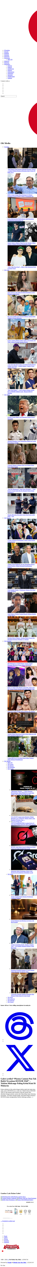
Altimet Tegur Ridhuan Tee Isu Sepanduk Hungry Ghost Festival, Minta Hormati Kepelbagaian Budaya (21, 566)
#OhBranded (11, 76)
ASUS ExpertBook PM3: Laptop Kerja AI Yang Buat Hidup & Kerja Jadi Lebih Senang (23, 823)
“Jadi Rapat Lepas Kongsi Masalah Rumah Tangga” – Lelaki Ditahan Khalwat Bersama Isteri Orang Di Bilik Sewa (22, 171)
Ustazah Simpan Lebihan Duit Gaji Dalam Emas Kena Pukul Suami (21, 466)
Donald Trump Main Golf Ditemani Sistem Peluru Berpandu (21, 418)
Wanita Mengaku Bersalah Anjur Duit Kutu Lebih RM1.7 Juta (21, 515)
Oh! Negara (7, 518)
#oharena (6, 62)
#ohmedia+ (7, 64)
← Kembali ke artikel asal (8, 1221)
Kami (5, 1236)
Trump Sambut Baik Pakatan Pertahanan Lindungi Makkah (22, 897)
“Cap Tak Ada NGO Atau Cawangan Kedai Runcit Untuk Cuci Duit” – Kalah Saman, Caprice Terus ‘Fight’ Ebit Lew (22, 366)
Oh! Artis (6, 270)
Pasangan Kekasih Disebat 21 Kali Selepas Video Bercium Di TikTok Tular (22, 971)
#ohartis (6, 52)
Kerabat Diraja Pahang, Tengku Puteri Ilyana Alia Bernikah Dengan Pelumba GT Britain (21, 638)
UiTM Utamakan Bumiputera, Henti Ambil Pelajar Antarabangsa (21, 541)
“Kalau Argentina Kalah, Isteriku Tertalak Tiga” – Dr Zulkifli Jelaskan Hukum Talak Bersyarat (22, 946)
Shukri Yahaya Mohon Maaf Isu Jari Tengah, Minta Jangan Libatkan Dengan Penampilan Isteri (21, 243)
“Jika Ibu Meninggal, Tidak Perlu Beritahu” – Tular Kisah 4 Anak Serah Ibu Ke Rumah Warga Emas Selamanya (21, 491)
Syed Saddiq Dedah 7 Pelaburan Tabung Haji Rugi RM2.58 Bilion (21, 590)
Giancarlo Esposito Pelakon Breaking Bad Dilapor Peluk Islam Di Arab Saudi (22, 995)
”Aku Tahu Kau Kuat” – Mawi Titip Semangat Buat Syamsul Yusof (22, 267)
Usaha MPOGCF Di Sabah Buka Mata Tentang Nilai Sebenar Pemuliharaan (21, 758)
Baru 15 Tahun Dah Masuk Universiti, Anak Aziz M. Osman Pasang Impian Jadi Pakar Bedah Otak (21, 688)
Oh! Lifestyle (11, 999)
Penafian (6, 1240)
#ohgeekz (6, 56)
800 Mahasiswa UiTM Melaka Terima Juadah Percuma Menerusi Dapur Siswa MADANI (20, 664)
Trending (6, 147)
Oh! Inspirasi (7, 641)
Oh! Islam (10, 874)
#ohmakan (10, 73)
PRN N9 (10, 59)
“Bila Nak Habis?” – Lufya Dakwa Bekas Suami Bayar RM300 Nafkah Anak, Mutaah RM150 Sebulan (21, 391)
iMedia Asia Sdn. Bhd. (19, 1262)
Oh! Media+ (7, 761)
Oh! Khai (10, 997)
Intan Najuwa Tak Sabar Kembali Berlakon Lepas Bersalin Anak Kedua (21, 293)
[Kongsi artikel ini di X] (20, 1073)
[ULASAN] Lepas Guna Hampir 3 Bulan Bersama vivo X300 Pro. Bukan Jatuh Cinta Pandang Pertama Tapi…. (23, 818)
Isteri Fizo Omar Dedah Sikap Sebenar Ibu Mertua (21, 711)
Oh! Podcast (11, 1000)
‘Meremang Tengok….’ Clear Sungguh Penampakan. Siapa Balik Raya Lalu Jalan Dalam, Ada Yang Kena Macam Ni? (22, 793)
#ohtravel (6, 61)
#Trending (7, 50)
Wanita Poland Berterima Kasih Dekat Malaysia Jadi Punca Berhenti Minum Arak (22, 734)
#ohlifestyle (11, 69)
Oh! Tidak (7, 394)
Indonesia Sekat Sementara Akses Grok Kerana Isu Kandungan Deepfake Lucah (22, 871)
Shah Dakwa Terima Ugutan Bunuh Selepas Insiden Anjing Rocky (22, 614)
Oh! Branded (11, 767)
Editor (5, 1237)
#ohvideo (10, 75)
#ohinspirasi (11, 72)
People (9, 1262)
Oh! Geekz (11, 769)
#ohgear (10, 65)
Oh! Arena (10, 764)
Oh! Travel (11, 1002)
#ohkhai (10, 78)
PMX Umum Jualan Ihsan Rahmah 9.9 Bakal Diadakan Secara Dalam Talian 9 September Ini (20, 195)
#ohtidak (6, 53)
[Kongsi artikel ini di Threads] (20, 1039)
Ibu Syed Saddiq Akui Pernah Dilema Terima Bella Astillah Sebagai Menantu (21, 317)
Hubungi (6, 1242)
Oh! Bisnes (11, 766)
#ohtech (10, 67)
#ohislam (6, 55)
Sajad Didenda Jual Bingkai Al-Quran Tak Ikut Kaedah (22, 921)
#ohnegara (7, 58)
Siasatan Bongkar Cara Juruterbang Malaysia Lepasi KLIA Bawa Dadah (22, 442)
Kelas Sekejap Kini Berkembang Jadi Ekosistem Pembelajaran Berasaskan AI (21, 219)
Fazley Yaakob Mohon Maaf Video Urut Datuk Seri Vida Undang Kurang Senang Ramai (22, 341)
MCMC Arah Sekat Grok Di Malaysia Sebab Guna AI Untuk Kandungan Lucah (23, 847)
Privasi (6, 1239)
